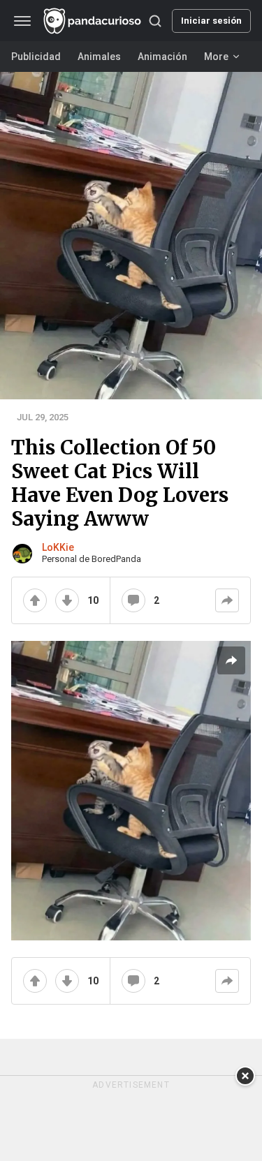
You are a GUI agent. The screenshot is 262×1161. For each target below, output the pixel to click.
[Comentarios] (133, 600)
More (216, 56)
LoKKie (58, 547)
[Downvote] (67, 600)
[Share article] (231, 660)
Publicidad (36, 56)
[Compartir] (227, 600)
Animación (162, 56)
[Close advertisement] (245, 1076)
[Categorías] (22, 21)
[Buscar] (155, 21)
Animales (99, 56)
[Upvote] (35, 600)
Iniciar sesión (211, 20)
